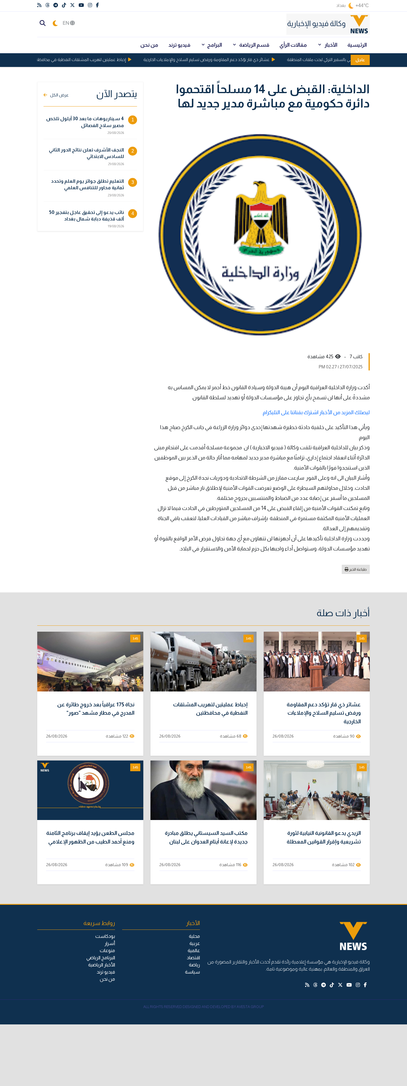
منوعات (107, 950)
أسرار (110, 943)
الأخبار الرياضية (101, 964)
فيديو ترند (179, 45)
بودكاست (105, 936)
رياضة (194, 964)
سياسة (192, 971)
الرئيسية (357, 45)
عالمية (194, 950)
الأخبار (330, 45)
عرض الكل (59, 95)
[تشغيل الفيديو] (317, 662)
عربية (194, 943)
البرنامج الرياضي (100, 957)
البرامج (214, 45)
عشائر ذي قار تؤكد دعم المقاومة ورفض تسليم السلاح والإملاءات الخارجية (218, 59)
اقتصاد (193, 957)
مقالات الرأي (293, 45)
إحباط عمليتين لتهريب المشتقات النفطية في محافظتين (91, 59)
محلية (194, 936)
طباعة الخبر (358, 569)
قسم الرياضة (253, 45)
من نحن (149, 45)
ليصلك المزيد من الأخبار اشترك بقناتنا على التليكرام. (316, 412)
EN (66, 23)
